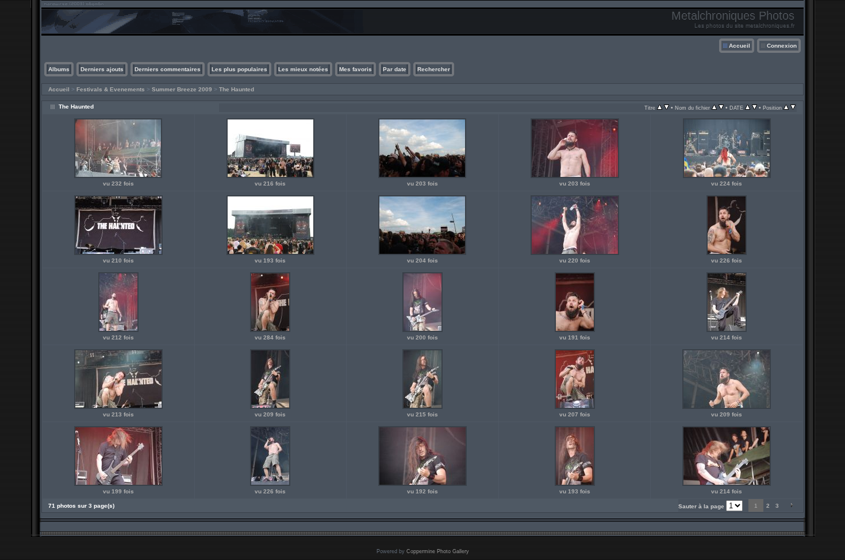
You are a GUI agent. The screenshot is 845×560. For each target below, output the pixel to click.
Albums (59, 69)
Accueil (739, 46)
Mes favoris (355, 69)
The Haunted (236, 89)
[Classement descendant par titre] (666, 108)
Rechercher (433, 69)
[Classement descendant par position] (793, 108)
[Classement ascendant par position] (786, 108)
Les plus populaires (239, 69)
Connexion (782, 46)
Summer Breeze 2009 (182, 89)
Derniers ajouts (102, 69)
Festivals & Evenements (110, 89)
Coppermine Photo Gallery (437, 551)
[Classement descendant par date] (754, 108)
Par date (394, 69)
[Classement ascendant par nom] (714, 108)
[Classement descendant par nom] (721, 108)
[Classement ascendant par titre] (659, 108)
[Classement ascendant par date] (747, 108)
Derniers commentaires (168, 69)
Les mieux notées (303, 69)
